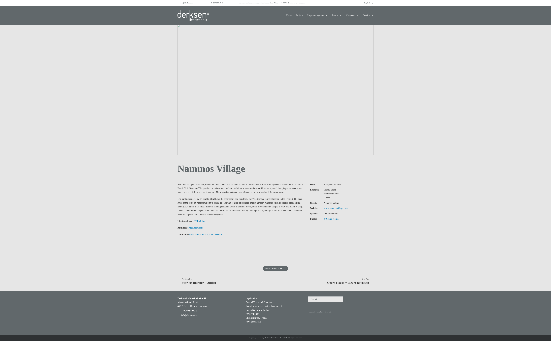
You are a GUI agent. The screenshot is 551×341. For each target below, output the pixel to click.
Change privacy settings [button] (256, 318)
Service (366, 15)
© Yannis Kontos (331, 219)
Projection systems (315, 15)
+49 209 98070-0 (216, 3)
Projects (299, 15)
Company (350, 15)
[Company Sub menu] (357, 15)
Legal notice (251, 298)
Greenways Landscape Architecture (205, 234)
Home (289, 15)
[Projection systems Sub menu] (327, 15)
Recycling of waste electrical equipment (264, 306)
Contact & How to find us (257, 310)
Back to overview (274, 268)
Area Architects (196, 228)
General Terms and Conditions (259, 302)
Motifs (335, 15)
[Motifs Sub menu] (340, 15)
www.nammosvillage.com (336, 208)
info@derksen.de (186, 3)
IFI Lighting (199, 221)
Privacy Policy (252, 314)
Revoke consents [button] (253, 321)
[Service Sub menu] (372, 15)
